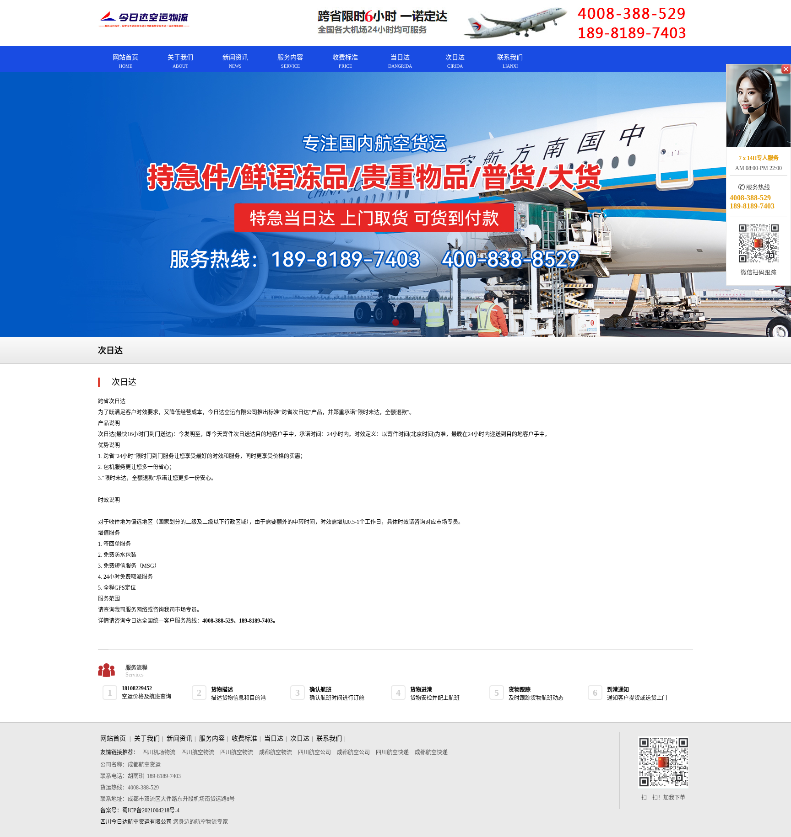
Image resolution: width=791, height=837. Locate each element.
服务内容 (212, 738)
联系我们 (329, 738)
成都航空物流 (276, 752)
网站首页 (113, 738)
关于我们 (147, 738)
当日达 (273, 738)
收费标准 (244, 738)
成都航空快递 (431, 752)
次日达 (299, 738)
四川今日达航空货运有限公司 (136, 822)
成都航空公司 (354, 752)
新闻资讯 (179, 738)
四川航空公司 (315, 752)
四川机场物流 (159, 752)
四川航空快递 (393, 752)
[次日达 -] (144, 19)
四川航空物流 (198, 752)
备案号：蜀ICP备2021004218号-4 (139, 810)
